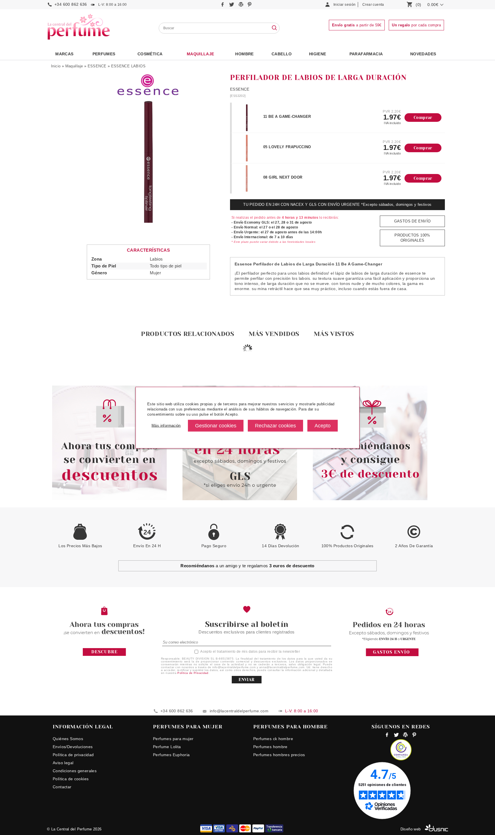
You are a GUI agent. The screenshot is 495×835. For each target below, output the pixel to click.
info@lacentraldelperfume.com (239, 711)
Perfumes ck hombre (273, 738)
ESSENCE (97, 66)
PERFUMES (104, 54)
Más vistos (334, 333)
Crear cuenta (373, 5)
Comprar (423, 117)
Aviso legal (63, 762)
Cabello (282, 54)
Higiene (317, 54)
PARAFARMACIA (366, 54)
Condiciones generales (75, 770)
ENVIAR (246, 679)
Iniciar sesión (344, 5)
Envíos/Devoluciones (73, 746)
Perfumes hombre (270, 746)
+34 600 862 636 (70, 4)
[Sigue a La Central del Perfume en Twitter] (232, 6)
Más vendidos (274, 333)
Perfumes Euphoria (171, 754)
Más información (166, 425)
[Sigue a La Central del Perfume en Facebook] (223, 6)
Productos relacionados (187, 333)
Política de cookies (71, 779)
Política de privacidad (73, 754)
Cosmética (150, 54)
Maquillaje (200, 54)
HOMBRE (244, 54)
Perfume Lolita (167, 746)
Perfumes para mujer (173, 738)
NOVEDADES (423, 54)
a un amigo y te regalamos (247, 565)
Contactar (62, 787)
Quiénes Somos (68, 738)
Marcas (64, 54)
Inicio (55, 66)
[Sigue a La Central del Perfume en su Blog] (241, 6)
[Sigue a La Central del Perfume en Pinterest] (249, 6)
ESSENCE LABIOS (128, 66)
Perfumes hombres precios (279, 754)
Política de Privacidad (193, 672)
